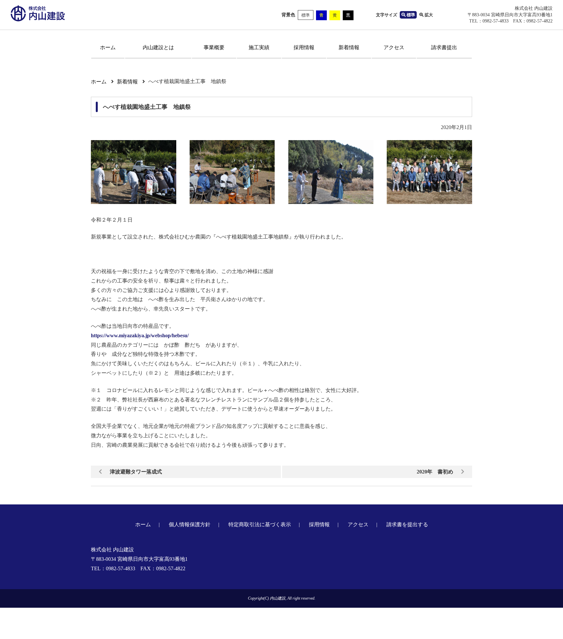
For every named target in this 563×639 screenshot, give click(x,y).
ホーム (108, 47)
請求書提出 (444, 47)
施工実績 (259, 47)
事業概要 (214, 47)
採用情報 (304, 47)
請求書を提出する (407, 524)
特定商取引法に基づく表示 (259, 524)
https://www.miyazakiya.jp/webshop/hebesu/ (140, 335)
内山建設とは (158, 47)
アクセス (393, 47)
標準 (305, 15)
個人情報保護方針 (189, 524)
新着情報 (349, 47)
